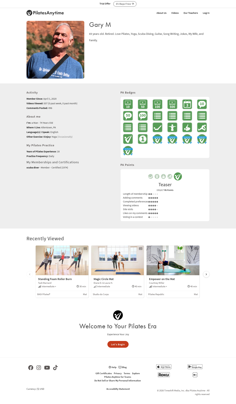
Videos (175, 12)
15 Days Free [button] (124, 3)
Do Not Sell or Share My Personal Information (117, 380)
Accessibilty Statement (118, 388)
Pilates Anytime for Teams (117, 376)
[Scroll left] (29, 274)
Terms (127, 373)
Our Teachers (191, 12)
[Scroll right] (206, 274)
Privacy (118, 373)
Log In (206, 12)
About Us (161, 12)
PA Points (168, 190)
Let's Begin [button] (118, 344)
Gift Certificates (104, 373)
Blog (124, 367)
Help (113, 367)
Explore (136, 373)
